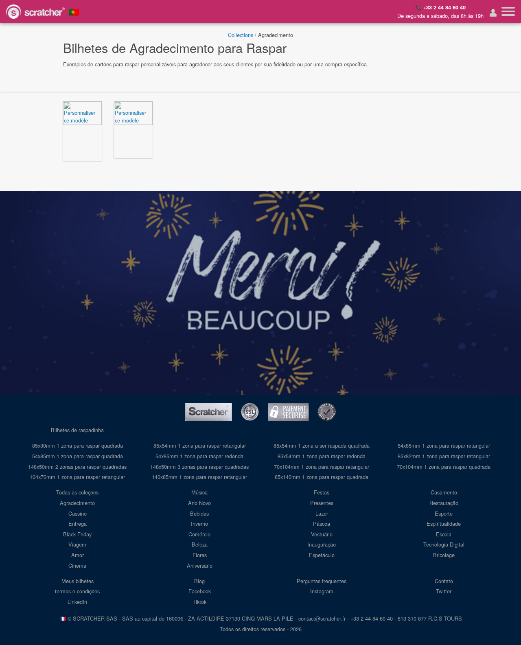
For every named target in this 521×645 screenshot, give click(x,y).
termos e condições (77, 591)
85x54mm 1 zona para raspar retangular (199, 445)
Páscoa (321, 523)
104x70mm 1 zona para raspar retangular (77, 477)
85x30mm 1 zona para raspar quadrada (77, 445)
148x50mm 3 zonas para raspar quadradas (199, 466)
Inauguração (321, 544)
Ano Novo (199, 503)
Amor (77, 555)
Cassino (77, 513)
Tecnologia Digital (443, 544)
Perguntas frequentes (321, 581)
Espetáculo (322, 555)
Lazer (321, 513)
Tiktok (199, 602)
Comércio (199, 534)
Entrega (77, 523)
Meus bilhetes (77, 581)
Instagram (321, 591)
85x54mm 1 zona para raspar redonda (322, 456)
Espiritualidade (444, 523)
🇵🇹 (74, 11)
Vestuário (322, 534)
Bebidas (199, 513)
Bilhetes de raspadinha (77, 430)
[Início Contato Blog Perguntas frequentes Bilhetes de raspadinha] (508, 11)
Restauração (443, 503)
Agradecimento (77, 503)
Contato (444, 581)
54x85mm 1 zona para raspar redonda (199, 456)
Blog (199, 581)
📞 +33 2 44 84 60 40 (440, 7)
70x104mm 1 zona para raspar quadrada (443, 466)
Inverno (199, 523)
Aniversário (199, 565)
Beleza (200, 544)
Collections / (242, 35)
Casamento (444, 492)
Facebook (199, 591)
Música (199, 492)
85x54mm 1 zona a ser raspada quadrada (322, 445)
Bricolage (444, 555)
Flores (200, 555)
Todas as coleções (77, 492)
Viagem (77, 544)
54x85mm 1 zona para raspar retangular (444, 445)
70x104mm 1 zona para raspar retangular (321, 466)
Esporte (444, 513)
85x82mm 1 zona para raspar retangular (444, 456)
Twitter (443, 591)
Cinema (77, 565)
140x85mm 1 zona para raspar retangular (199, 477)
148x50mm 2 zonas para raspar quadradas (77, 466)
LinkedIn (77, 602)
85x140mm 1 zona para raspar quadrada (321, 477)
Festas (321, 492)
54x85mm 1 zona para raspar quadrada (77, 456)
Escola (443, 534)
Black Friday (77, 534)
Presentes (321, 503)
